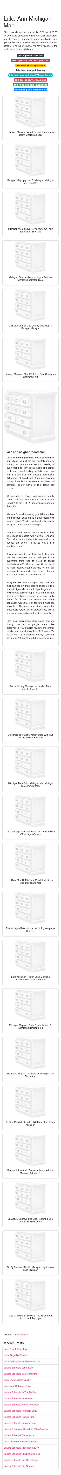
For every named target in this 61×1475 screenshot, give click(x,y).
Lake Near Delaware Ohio (17, 1386)
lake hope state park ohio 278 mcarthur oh (30, 75)
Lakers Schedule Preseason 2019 (21, 1447)
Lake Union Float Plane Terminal (21, 1441)
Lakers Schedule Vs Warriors (19, 1398)
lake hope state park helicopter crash (30, 60)
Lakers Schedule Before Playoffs (20, 1373)
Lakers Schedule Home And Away (21, 1404)
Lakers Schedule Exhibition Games (22, 1453)
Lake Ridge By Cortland (16, 1355)
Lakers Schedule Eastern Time (20, 1423)
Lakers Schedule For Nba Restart (21, 1460)
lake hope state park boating (30, 70)
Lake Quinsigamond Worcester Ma (22, 1361)
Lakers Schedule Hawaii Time (19, 1416)
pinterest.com (21, 1334)
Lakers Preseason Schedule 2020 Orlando (26, 1429)
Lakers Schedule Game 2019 (19, 1435)
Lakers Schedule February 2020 (20, 1410)
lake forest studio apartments (30, 65)
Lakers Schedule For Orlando (19, 1466)
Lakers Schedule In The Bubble (20, 1392)
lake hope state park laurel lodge (30, 84)
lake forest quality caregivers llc (30, 89)
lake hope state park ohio (30, 55)
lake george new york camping (30, 79)
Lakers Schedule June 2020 (18, 1367)
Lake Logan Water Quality (17, 1379)
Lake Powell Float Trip (15, 1349)
